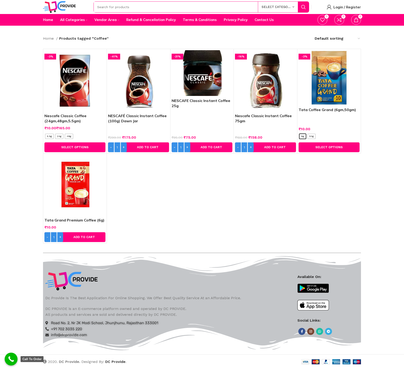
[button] (138, 147)
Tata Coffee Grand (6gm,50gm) (327, 109)
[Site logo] (59, 6)
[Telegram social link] (328, 331)
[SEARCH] (303, 7)
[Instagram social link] (310, 331)
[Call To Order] (11, 359)
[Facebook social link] (301, 331)
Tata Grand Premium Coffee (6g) (74, 220)
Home (49, 38)
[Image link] (71, 280)
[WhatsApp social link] (319, 331)
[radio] (49, 136)
